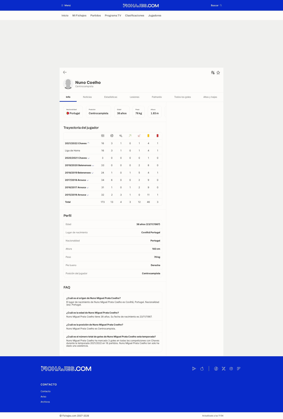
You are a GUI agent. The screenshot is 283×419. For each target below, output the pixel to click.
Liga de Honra (72, 150)
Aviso (43, 396)
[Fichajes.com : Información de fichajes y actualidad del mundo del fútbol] (141, 5)
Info (68, 96)
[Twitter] (223, 368)
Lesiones (134, 96)
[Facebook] (216, 368)
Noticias (87, 96)
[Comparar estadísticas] (213, 73)
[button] (66, 5)
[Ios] (201, 368)
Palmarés (157, 96)
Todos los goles (182, 96)
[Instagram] (231, 368)
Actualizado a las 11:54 (212, 415)
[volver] (65, 72)
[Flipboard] (238, 368)
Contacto (45, 391)
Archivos (45, 401)
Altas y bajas (210, 96)
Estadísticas (110, 96)
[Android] (194, 368)
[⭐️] (218, 73)
